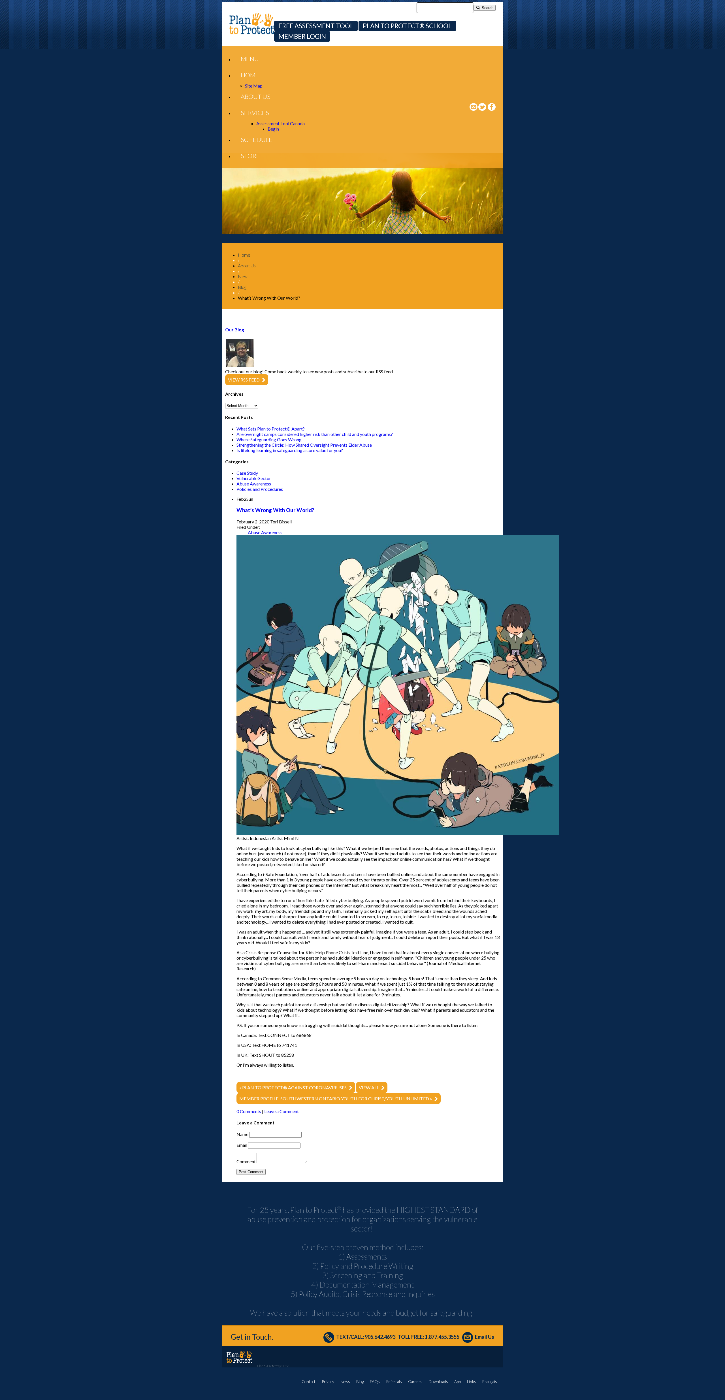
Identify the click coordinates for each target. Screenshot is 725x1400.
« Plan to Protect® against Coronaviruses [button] (293, 1087)
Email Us (484, 1337)
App (457, 1381)
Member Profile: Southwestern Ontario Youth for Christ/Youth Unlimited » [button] (335, 1098)
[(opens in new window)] (482, 109)
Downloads (438, 1381)
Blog (360, 1381)
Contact (308, 1381)
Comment (246, 1161)
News (345, 1381)
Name (242, 1134)
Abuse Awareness (253, 483)
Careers (415, 1381)
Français (489, 1381)
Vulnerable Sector (253, 478)
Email (241, 1145)
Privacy (328, 1381)
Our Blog (234, 329)
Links (471, 1381)
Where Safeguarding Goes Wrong (269, 439)
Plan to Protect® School (407, 26)
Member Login (302, 36)
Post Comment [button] (251, 1172)
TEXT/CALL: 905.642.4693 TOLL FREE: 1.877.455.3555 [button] (397, 1337)
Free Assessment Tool (315, 26)
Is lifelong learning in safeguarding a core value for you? (289, 450)
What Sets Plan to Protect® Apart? (270, 428)
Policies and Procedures (259, 489)
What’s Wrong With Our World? (275, 510)
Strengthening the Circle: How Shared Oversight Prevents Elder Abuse (304, 445)
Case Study (247, 473)
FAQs (375, 1381)
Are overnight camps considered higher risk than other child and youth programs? (314, 434)
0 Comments (248, 1111)
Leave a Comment (281, 1111)
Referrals (394, 1381)
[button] (249, 59)
